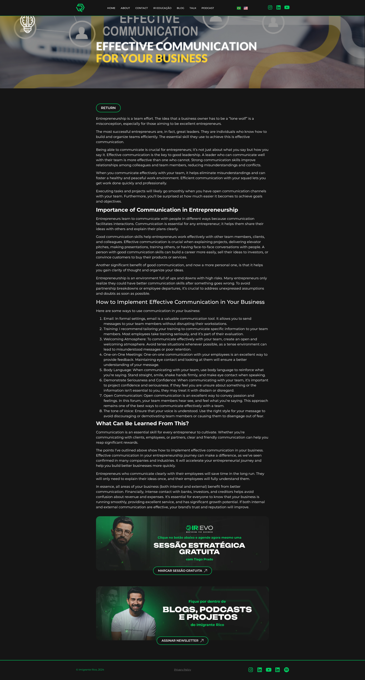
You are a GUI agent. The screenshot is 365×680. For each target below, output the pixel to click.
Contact (141, 7)
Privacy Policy (182, 669)
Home (111, 7)
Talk (193, 7)
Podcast (208, 7)
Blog (180, 7)
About (125, 7)
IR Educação (162, 7)
